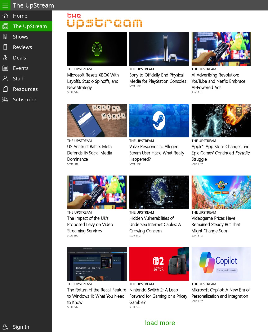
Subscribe (24, 99)
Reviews (22, 47)
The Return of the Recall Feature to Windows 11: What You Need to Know (96, 295)
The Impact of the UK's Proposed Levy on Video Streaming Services (90, 224)
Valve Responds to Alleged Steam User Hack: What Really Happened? (156, 152)
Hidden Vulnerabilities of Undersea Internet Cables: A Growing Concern (155, 224)
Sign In (21, 326)
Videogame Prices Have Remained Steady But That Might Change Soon (216, 224)
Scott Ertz (72, 92)
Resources (25, 88)
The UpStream (30, 26)
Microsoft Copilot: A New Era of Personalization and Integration (221, 292)
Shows (20, 36)
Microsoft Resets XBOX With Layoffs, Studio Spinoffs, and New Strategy (93, 80)
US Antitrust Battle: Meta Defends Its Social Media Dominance (89, 152)
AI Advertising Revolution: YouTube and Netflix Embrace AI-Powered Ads (218, 80)
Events (21, 68)
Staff (18, 78)
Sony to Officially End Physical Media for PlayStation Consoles (157, 77)
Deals (19, 57)
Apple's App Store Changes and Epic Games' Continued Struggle (221, 152)
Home (20, 15)
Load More (160, 323)
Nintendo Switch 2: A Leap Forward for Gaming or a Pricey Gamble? (158, 295)
